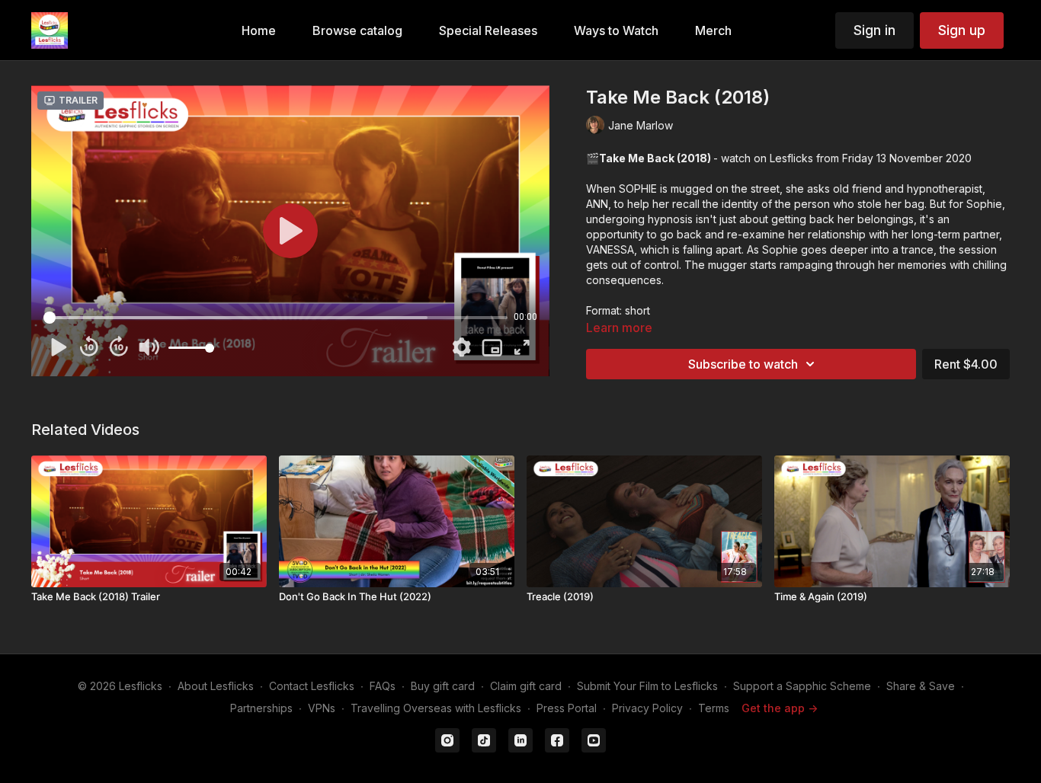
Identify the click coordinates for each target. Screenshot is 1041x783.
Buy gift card (443, 685)
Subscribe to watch (743, 364)
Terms (713, 708)
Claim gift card (526, 685)
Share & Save (920, 685)
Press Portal (567, 708)
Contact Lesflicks (311, 685)
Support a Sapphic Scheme (802, 685)
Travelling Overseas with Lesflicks (436, 708)
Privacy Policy (647, 708)
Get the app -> (780, 708)
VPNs (321, 708)
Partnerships (261, 708)
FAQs (383, 685)
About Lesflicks (216, 685)
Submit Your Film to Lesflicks (647, 685)
